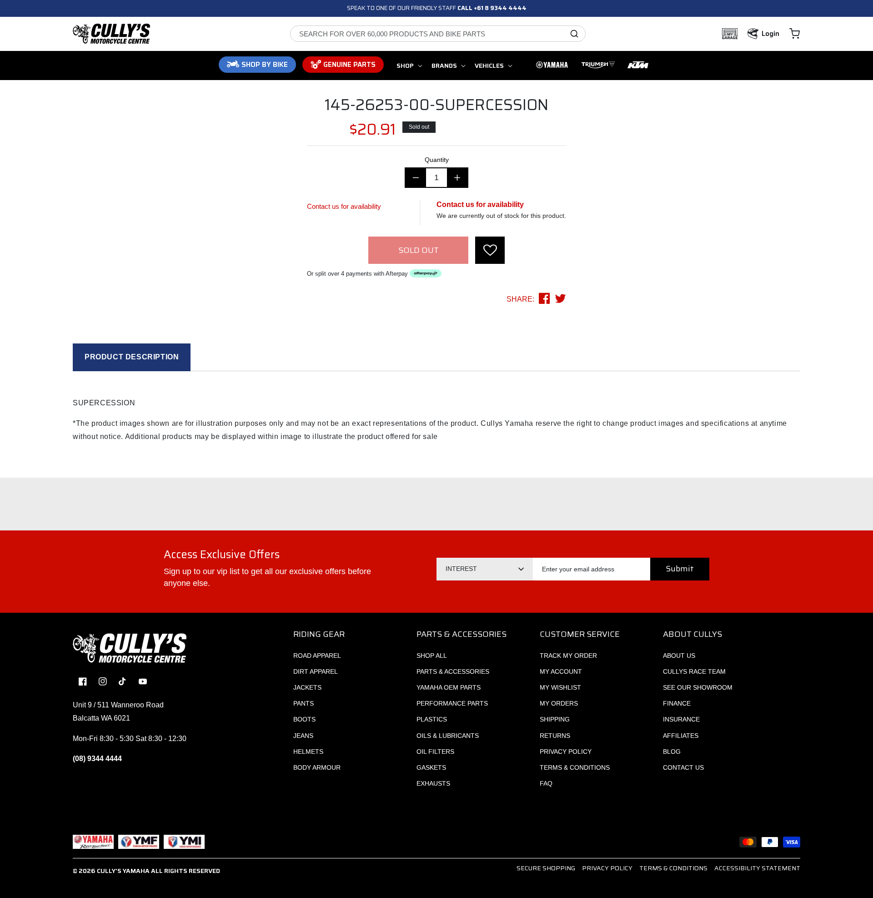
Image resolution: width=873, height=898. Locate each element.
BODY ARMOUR (317, 767)
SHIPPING (555, 719)
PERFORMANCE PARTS (452, 703)
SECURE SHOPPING (546, 868)
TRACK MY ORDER (568, 655)
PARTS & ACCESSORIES (452, 671)
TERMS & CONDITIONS (575, 767)
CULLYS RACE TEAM (694, 671)
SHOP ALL (431, 655)
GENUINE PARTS (349, 64)
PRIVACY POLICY (566, 751)
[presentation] (490, 250)
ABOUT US (679, 655)
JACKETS (307, 687)
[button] (794, 33)
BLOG (672, 751)
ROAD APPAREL (317, 655)
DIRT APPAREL (315, 671)
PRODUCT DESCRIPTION (132, 357)
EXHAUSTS (433, 783)
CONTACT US (683, 767)
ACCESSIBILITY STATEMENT (757, 868)
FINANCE (677, 703)
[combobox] (438, 33)
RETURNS (555, 735)
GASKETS (431, 767)
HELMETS (308, 751)
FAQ (546, 783)
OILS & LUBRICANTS (447, 735)
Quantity (437, 159)
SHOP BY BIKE (264, 64)
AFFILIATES (680, 735)
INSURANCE (681, 719)
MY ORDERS (559, 703)
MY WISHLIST (560, 687)
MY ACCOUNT (561, 671)
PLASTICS (431, 719)
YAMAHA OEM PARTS (448, 687)
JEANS (303, 735)
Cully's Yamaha (123, 871)
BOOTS (304, 719)
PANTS (303, 703)
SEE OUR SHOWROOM (698, 687)
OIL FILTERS (435, 751)
